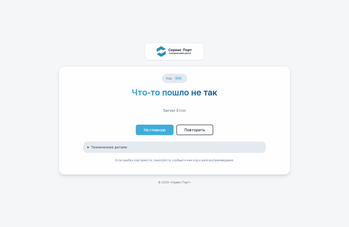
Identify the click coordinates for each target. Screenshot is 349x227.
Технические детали (109, 147)
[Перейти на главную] (174, 51)
